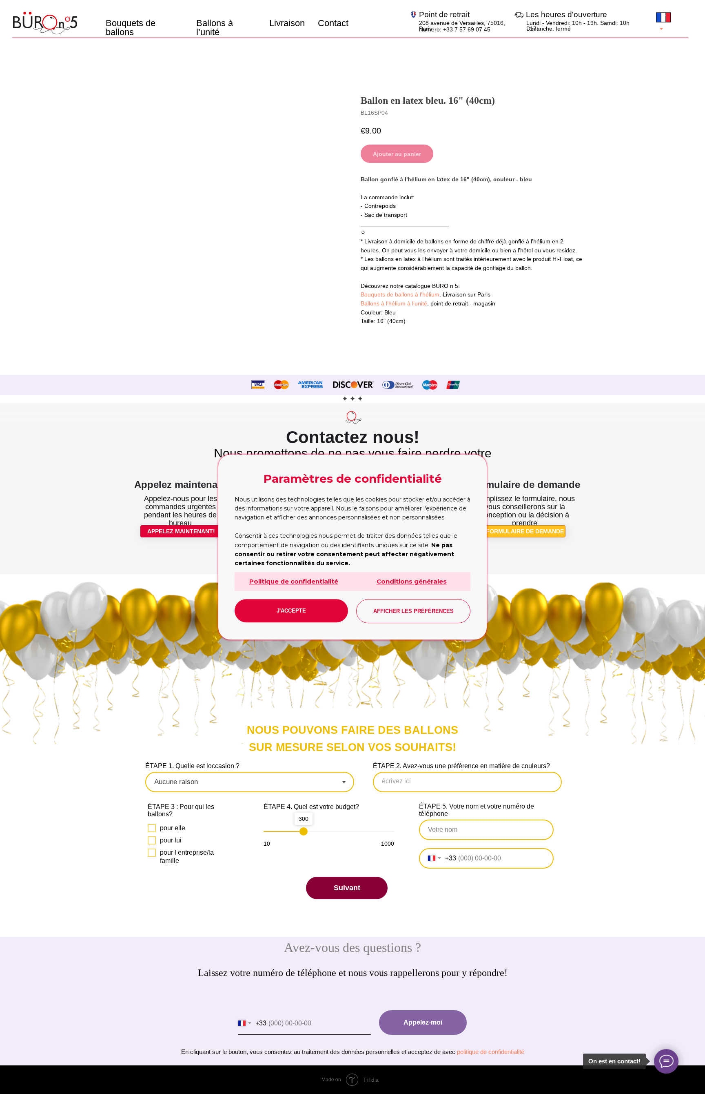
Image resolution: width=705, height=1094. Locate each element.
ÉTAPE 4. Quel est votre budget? (311, 806)
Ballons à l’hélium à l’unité (394, 303)
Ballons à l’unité (214, 27)
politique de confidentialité (490, 1051)
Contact (333, 23)
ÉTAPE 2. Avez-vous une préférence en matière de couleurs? (461, 765)
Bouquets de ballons (130, 27)
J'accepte (291, 611)
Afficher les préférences (413, 611)
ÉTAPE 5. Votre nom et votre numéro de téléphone (476, 810)
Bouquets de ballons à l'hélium (400, 294)
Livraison (287, 23)
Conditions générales (412, 581)
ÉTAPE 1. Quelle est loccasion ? (192, 765)
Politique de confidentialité (293, 581)
